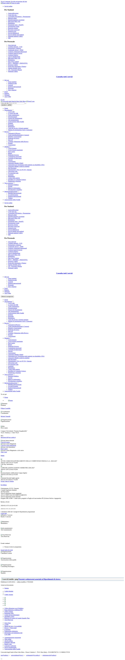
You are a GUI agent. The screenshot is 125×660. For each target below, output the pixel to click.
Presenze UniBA (13, 65)
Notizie (2, 455)
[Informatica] (13, 101)
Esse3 (6, 91)
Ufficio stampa (8, 611)
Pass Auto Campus (13, 61)
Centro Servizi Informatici (11, 615)
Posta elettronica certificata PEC (13, 610)
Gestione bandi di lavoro (15, 53)
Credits (6, 624)
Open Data (7, 623)
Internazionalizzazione (10, 191)
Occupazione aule (13, 173)
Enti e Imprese (12, 90)
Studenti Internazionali (14, 196)
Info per (6, 80)
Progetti (10, 143)
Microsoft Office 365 (14, 21)
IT (1, 99)
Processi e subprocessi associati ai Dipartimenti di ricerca (39, 579)
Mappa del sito (8, 626)
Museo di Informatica (14, 188)
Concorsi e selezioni (10, 646)
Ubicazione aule (12, 171)
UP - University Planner (15, 70)
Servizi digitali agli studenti (16, 34)
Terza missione (8, 183)
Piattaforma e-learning (14, 181)
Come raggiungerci (13, 115)
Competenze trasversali (14, 156)
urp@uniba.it (4, 655)
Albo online (7, 639)
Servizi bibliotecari (13, 33)
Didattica (7, 146)
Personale (11, 88)
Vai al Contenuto (5, 1)
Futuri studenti (12, 82)
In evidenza (4, 485)
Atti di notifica (8, 641)
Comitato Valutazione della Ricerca (18, 141)
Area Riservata (8, 620)
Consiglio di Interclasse (15, 158)
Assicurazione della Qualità (16, 121)
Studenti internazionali (14, 86)
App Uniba (7, 96)
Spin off (10, 140)
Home (6, 108)
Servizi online (8, 6)
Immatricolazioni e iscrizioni (16, 20)
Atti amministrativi (13, 120)
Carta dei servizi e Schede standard (18, 128)
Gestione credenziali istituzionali (17, 51)
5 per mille (7, 634)
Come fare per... (12, 15)
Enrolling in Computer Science (17, 179)
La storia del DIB (13, 113)
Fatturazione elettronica (11, 631)
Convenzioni (11, 145)
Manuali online (12, 18)
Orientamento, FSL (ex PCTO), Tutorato (20, 170)
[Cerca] (25, 103)
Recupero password (13, 30)
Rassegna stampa (13, 28)
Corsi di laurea (12, 148)
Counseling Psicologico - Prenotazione (19, 16)
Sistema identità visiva (14, 68)
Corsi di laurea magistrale (15, 150)
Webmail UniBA (13, 71)
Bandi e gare (8, 644)
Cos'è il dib (11, 112)
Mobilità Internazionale (14, 193)
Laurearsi (10, 174)
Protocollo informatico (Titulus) (17, 66)
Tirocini (10, 160)
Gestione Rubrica (13, 55)
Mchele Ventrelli (5, 416)
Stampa (6, 588)
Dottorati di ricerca (13, 155)
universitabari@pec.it (17, 655)
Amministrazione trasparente (12, 637)
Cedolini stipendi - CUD (15, 47)
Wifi (9, 38)
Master (10, 153)
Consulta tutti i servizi (64, 77)
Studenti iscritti (12, 83)
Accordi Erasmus (13, 195)
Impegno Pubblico (13, 185)
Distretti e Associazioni (14, 136)
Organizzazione (12, 116)
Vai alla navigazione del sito (19, 1)
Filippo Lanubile (5, 408)
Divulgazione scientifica (15, 189)
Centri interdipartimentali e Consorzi (18, 135)
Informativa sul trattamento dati (13, 633)
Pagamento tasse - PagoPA (16, 25)
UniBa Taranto (8, 594)
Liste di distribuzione (14, 56)
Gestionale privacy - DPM (15, 50)
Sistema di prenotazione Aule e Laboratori (20, 130)
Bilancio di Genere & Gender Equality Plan (17, 618)
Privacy (6, 628)
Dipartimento (8, 110)
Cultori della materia (14, 178)
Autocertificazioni (13, 13)
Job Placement (12, 168)
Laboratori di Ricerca (14, 133)
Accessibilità (18, 626)
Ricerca (6, 131)
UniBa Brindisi (8, 591)
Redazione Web (9, 613)
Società (10, 186)
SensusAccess (12, 31)
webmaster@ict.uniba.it (33, 655)
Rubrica (6, 93)
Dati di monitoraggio (10, 647)
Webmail (7, 95)
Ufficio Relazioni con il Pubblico (13, 608)
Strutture (10, 123)
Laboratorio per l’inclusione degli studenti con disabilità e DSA (26, 165)
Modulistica (11, 23)
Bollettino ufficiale (9, 642)
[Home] (30, 101)
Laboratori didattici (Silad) (15, 163)
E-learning (7, 629)
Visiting (10, 198)
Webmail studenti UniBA (15, 36)
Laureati (10, 85)
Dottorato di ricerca (13, 138)
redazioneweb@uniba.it (49, 655)
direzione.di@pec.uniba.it (8, 437)
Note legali (13, 628)
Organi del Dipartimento (15, 118)
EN (3, 99)
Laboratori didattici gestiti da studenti (18, 166)
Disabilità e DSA (9, 616)
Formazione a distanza (14, 48)
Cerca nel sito (5, 103)
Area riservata (12, 45)
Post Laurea (11, 151)
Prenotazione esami (13, 26)
